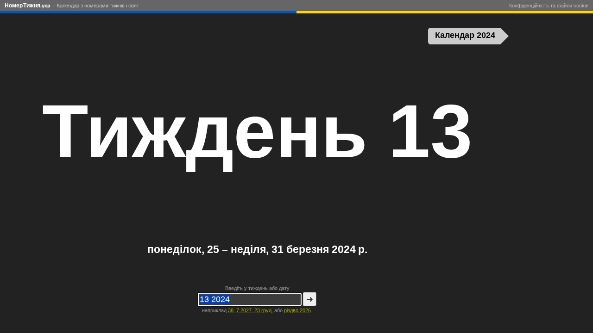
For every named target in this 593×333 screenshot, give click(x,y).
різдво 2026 (297, 310)
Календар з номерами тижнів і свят (98, 5)
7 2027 (244, 310)
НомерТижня (27, 5)
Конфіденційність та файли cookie (548, 5)
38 (230, 310)
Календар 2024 (465, 35)
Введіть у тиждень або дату (257, 288)
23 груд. (263, 310)
